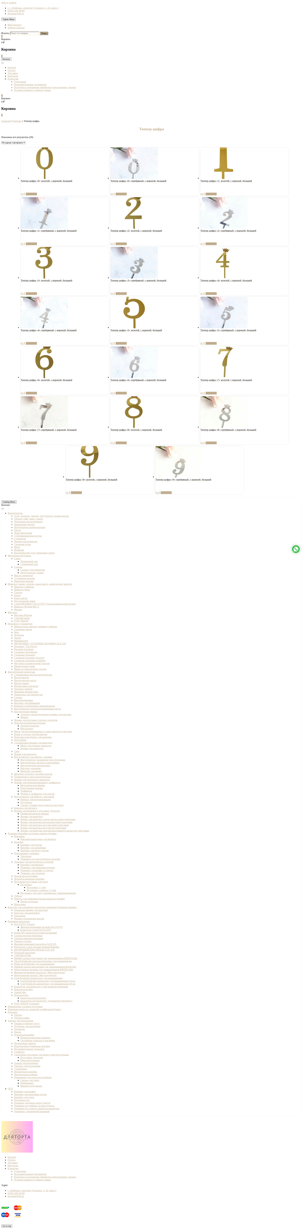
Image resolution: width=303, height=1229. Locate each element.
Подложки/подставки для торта (31, 881)
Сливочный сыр (29, 564)
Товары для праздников (20, 1020)
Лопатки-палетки (29, 725)
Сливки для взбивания (32, 570)
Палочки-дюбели (23, 689)
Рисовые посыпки (24, 649)
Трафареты (26, 791)
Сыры (17, 558)
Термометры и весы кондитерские (32, 776)
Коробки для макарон (32, 864)
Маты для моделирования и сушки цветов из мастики (43, 731)
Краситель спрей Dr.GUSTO (35, 930)
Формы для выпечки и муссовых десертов (37, 811)
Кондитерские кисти (25, 680)
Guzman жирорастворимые (28, 938)
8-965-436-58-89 (16, 10)
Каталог (12, 67)
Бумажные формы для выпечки (31, 910)
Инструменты (21, 677)
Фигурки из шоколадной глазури (32, 663)
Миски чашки (21, 683)
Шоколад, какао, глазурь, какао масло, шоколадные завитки (40, 584)
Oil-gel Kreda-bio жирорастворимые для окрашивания (43, 961)
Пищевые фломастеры (26, 691)
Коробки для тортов (31, 845)
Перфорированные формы (34, 813)
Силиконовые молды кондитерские (33, 674)
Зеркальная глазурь (24, 524)
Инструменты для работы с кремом (33, 757)
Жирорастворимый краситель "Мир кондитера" (39, 972)
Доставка (13, 73)
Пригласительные (30, 1060)
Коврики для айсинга (25, 808)
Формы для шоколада (31, 748)
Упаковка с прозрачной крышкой (32, 1111)
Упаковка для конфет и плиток (36, 870)
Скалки (18, 697)
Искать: (5, 33)
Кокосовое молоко (24, 581)
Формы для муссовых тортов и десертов (35, 720)
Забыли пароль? (16, 27)
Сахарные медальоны (25, 652)
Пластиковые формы (31, 788)
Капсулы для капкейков (27, 913)
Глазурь (18, 592)
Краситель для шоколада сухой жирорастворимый (41, 986)
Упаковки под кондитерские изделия (40, 859)
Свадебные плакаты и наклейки (37, 1040)
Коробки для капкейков (33, 847)
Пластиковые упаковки (26, 853)
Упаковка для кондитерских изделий (33, 862)
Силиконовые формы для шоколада (33, 742)
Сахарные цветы (23, 629)
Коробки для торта (24, 1097)
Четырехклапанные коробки (29, 879)
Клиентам (13, 79)
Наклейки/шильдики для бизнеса (38, 839)
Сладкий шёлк (22, 618)
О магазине (20, 81)
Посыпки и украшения (20, 623)
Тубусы (18, 896)
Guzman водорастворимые (28, 935)
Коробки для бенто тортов (34, 850)
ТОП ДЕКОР (21, 621)
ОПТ (10, 1088)
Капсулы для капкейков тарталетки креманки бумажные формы (42, 907)
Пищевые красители (19, 921)
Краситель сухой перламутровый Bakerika (36, 947)
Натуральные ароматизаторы (29, 527)
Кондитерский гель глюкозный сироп (34, 552)
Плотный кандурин (24, 952)
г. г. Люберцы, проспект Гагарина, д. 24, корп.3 (33, 8)
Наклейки (19, 836)
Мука (17, 547)
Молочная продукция (19, 555)
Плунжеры (26, 802)
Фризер (18, 609)
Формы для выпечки (31, 816)
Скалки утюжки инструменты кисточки (42, 805)
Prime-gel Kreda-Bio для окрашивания (34, 964)
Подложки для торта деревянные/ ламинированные (48, 893)
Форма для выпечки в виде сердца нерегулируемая (47, 819)
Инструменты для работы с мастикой (34, 796)
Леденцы (19, 635)
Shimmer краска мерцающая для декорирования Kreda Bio (45, 966)
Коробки (18, 842)
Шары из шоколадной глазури (30, 669)
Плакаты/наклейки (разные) (35, 1037)
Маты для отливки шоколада (35, 745)
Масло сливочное (23, 575)
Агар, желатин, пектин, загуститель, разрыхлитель (41, 516)
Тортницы (25, 856)
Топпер (18, 1015)
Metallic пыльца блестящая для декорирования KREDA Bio (45, 958)
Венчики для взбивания (27, 703)
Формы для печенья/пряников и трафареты (37, 782)
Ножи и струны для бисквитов (30, 734)
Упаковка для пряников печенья (37, 867)
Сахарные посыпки (24, 655)
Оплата (11, 70)
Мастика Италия (23, 615)
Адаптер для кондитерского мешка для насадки (45, 714)
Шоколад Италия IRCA (26, 606)
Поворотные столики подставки (25, 1006)
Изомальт (19, 550)
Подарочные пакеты (25, 1043)
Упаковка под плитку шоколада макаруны (36, 1108)
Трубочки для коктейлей (27, 1026)
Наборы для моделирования (35, 799)
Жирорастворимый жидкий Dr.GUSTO (41, 927)
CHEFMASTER (22, 955)
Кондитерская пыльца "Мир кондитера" (35, 975)
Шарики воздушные (31, 1086)
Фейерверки (27, 1083)
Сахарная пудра (22, 544)
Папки (17, 1032)
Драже (17, 638)
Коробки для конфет (25, 1091)
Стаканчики (20, 1069)
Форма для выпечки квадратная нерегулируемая (46, 822)
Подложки (26, 884)
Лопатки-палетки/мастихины (30, 723)
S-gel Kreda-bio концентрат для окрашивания (38, 978)
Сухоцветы (20, 538)
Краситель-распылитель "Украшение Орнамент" (46, 1000)
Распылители (21, 995)
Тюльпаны (19, 915)
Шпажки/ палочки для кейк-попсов (33, 774)
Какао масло (20, 598)
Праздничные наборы (26, 1074)
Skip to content (8, 2)
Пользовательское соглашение (30, 84)
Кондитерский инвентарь (21, 672)
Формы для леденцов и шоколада (32, 779)
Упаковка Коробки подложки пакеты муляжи (32, 833)
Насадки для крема (30, 768)
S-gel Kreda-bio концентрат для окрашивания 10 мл (47, 981)
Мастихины (26, 728)
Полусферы (20, 740)
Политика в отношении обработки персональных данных (45, 87)
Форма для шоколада (25, 754)
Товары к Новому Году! (27, 1023)
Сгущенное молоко (24, 578)
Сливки (18, 567)
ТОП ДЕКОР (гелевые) (26, 1003)
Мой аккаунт (14, 24)
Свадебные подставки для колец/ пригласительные (41, 1054)
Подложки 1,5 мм (36, 887)
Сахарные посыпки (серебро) (30, 660)
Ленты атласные (29, 901)
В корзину (31, 194)
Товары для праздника (26, 1063)
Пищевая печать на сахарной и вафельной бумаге (34, 1009)
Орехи (17, 530)
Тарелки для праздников (27, 1066)
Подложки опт (22, 1100)
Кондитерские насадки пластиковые (39, 762)
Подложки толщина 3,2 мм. (41, 890)
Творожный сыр (29, 561)
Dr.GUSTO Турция (24, 924)
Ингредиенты (15, 513)
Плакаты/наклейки (24, 1035)
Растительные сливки (32, 572)
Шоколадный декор (24, 666)
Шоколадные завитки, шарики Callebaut (35, 626)
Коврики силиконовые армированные (34, 706)
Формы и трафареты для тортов (37, 794)
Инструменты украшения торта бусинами (42, 759)
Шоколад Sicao (22, 589)
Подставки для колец (31, 1057)
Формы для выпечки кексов (29, 918)
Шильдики (20, 904)
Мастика (12, 612)
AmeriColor (20, 992)
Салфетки (19, 1052)
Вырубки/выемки (23, 700)
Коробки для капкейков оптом (30, 1094)
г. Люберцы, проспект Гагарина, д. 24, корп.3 (32, 1190)
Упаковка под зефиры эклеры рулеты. (34, 1105)
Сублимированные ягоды (28, 535)
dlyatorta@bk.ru (16, 13)
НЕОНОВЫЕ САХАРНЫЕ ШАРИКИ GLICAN (40, 643)
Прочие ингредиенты (25, 541)
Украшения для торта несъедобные (33, 1077)
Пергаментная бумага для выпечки (33, 737)
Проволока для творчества (28, 694)
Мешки (24, 717)
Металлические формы (32, 785)
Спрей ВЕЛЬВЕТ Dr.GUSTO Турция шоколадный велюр (45, 604)
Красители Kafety (23, 989)
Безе (16, 632)
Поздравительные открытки (29, 1049)
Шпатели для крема (31, 771)
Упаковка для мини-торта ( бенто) (32, 1103)
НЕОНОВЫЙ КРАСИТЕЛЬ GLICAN (34, 949)
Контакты (13, 76)
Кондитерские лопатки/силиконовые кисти (37, 708)
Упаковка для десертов (32, 873)
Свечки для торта (29, 1080)
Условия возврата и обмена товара (32, 90)
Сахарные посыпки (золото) (29, 657)
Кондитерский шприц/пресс (35, 765)
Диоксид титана (22, 941)
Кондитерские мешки (25, 711)
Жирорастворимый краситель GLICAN (35, 944)
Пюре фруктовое (23, 533)
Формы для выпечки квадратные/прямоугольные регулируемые (54, 830)
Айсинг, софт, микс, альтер (28, 518)
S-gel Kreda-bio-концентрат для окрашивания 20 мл (47, 983)
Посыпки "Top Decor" (26, 646)
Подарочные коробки (25, 1071)
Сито (17, 751)
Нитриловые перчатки (26, 686)
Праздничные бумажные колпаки (32, 1046)
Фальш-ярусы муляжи (26, 876)
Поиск (44, 33)
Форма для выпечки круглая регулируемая (43, 828)
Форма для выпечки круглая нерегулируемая (44, 825)
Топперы (12, 1012)
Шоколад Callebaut (24, 587)
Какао (17, 595)
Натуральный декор (24, 601)
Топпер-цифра (22, 1018)
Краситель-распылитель (33, 998)
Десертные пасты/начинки (28, 521)
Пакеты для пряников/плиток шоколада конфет (39, 898)
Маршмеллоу (21, 640)
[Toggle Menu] (2, 508)
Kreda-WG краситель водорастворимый (35, 932)
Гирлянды (19, 1029)
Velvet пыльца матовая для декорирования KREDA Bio (43, 969)
